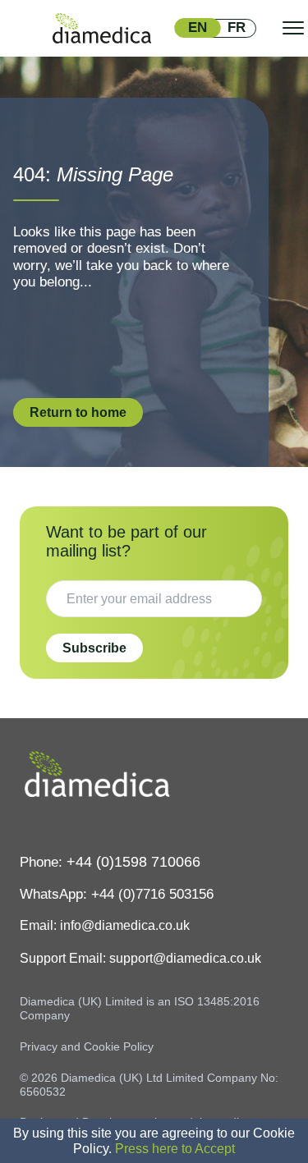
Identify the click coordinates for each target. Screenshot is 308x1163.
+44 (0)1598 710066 (133, 862)
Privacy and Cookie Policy (87, 1046)
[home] (102, 28)
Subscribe (94, 648)
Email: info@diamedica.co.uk (105, 925)
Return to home (78, 412)
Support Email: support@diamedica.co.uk (140, 958)
